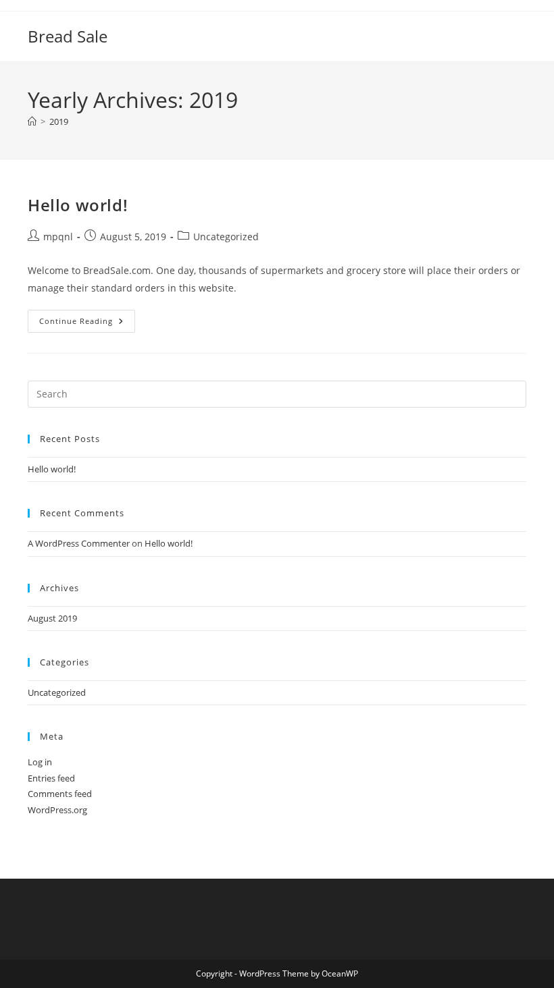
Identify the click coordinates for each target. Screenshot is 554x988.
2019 (58, 121)
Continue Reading (87, 323)
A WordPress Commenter (79, 543)
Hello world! (78, 205)
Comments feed (60, 794)
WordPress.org (57, 810)
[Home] (32, 121)
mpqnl (58, 236)
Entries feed (51, 778)
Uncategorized (226, 236)
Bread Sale (67, 36)
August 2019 (52, 618)
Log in (40, 762)
